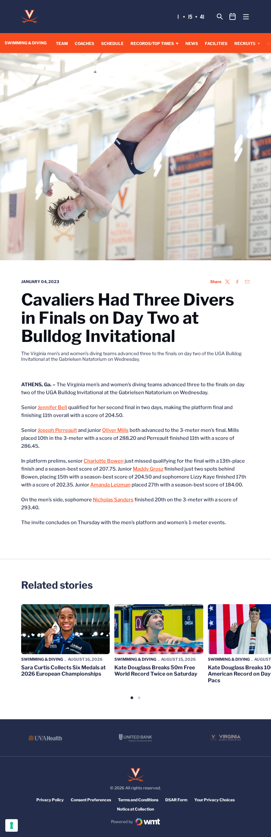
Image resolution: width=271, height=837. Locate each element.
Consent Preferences (91, 799)
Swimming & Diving (42, 659)
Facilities (216, 43)
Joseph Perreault (57, 430)
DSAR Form (176, 799)
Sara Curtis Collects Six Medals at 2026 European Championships (63, 670)
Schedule (112, 43)
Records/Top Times (152, 43)
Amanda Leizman (110, 485)
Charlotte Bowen (104, 461)
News (191, 43)
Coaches (84, 43)
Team (62, 43)
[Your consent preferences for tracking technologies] (11, 825)
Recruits (244, 43)
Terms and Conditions (138, 799)
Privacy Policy (50, 799)
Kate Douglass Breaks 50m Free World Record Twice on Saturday (155, 670)
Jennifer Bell (52, 407)
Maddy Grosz (148, 469)
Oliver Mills (115, 430)
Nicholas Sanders (113, 500)
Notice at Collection (135, 809)
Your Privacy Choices (214, 799)
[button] (132, 697)
